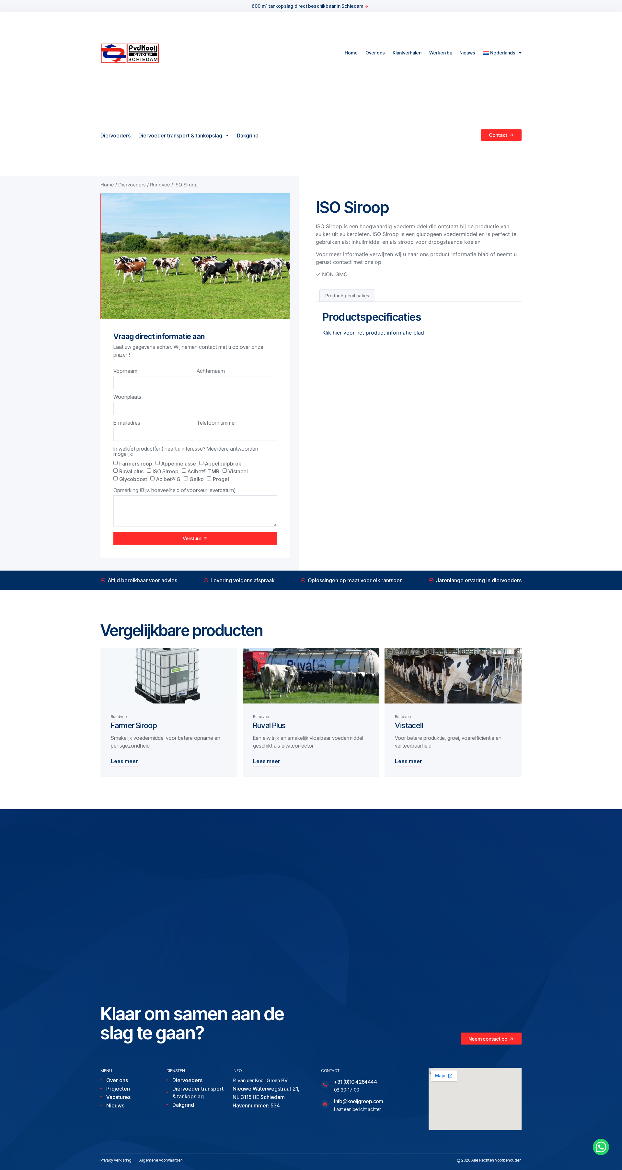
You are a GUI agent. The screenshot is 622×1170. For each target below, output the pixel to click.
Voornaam (125, 371)
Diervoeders (132, 185)
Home (351, 52)
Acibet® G (168, 479)
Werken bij (440, 52)
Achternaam (211, 371)
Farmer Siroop (134, 725)
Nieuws (467, 52)
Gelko (197, 479)
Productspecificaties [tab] (347, 295)
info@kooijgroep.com (358, 1101)
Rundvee (160, 185)
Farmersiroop (135, 463)
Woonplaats (127, 397)
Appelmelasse (178, 463)
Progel (221, 479)
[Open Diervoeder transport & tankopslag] (227, 135)
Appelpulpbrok (223, 463)
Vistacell (409, 725)
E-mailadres (126, 423)
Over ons (375, 52)
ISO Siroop (166, 471)
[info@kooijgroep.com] (325, 1104)
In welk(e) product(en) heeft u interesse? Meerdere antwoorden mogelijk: (185, 451)
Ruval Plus (269, 725)
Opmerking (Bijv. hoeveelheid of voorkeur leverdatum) (174, 490)
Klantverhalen (407, 52)
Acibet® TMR (203, 471)
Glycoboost (133, 479)
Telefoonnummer (216, 423)
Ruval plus (131, 471)
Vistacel (238, 471)
